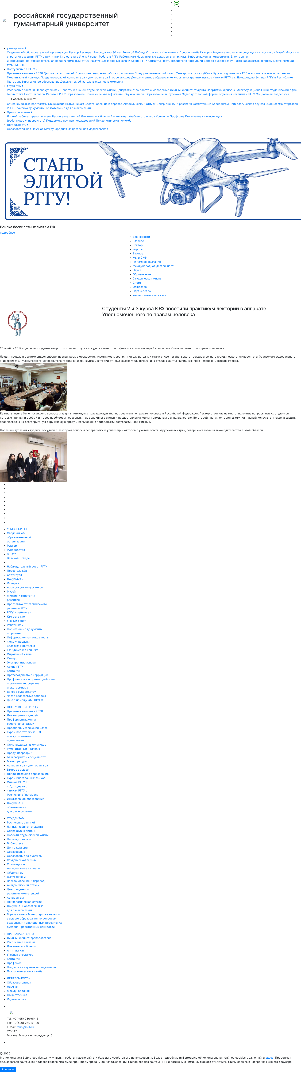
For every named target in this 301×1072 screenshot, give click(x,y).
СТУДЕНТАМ (15, 818)
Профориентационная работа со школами (104, 73)
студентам (14, 85)
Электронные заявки (115, 60)
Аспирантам (220, 104)
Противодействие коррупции (182, 60)
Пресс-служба (189, 52)
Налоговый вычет (23, 99)
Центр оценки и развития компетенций (183, 104)
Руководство (103, 52)
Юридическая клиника (22, 650)
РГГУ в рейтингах (47, 56)
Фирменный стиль (77, 60)
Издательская (98, 129)
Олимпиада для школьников (26, 744)
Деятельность (17, 124)
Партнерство (142, 291)
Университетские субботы (194, 73)
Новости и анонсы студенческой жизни (88, 90)
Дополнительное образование (152, 77)
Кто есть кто (69, 56)
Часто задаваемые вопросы (253, 60)
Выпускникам (74, 104)
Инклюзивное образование (40, 81)
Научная (37, 129)
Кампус (95, 60)
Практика (21, 108)
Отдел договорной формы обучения (207, 94)
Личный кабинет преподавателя (29, 116)
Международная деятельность (154, 266)
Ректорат (86, 52)
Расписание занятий (21, 90)
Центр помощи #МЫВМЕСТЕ (27, 700)
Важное (138, 253)
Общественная (78, 129)
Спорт (137, 282)
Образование (76, 94)
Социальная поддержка (272, 94)
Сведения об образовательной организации (37, 52)
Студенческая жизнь (147, 278)
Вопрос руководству (218, 60)
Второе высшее (119, 77)
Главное (138, 241)
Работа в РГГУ (108, 56)
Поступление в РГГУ (21, 69)
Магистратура (17, 761)
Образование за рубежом (163, 94)
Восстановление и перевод (103, 104)
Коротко (138, 249)
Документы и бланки (95, 116)
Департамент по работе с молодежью (143, 90)
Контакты (154, 60)
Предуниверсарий (53, 77)
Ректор (74, 52)
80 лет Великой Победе (129, 52)
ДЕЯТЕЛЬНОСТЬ (18, 978)
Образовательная (19, 129)
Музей (280, 52)
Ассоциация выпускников (257, 52)
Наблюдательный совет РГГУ (27, 566)
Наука (137, 270)
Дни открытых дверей (59, 73)
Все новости (141, 236)
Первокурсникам (48, 90)
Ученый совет (88, 56)
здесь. (270, 1057)
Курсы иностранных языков (193, 77)
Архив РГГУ (139, 60)
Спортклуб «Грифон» (221, 90)
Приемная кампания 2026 (25, 73)
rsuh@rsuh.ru (25, 1027)
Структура (153, 52)
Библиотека (15, 94)
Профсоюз (177, 116)
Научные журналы (225, 52)
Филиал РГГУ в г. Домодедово (234, 77)
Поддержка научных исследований (70, 120)
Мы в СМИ (140, 257)
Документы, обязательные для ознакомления (91, 81)
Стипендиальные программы (27, 104)
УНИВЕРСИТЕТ (17, 529)
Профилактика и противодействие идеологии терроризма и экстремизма (31, 683)
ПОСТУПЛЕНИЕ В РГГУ (22, 707)
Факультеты (170, 52)
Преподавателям (19, 112)
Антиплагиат (119, 116)
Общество (140, 287)
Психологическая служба (247, 104)
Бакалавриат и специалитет (26, 757)
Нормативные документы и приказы (162, 56)
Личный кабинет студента (188, 90)
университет (16, 48)
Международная (55, 129)
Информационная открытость (209, 56)
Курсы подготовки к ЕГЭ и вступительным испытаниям (251, 73)
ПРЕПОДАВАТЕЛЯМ (20, 933)
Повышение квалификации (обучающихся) (115, 94)
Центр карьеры (34, 94)
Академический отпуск (139, 104)
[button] (22, 186)
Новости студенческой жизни (28, 835)
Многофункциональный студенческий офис (267, 90)
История (206, 52)
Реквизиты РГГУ (244, 94)
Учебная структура (142, 116)
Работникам (127, 56)
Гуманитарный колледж (23, 77)
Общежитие (56, 104)
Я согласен (8, 1069)
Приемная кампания (147, 261)
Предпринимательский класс (155, 73)
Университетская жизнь (149, 295)
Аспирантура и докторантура (87, 77)
